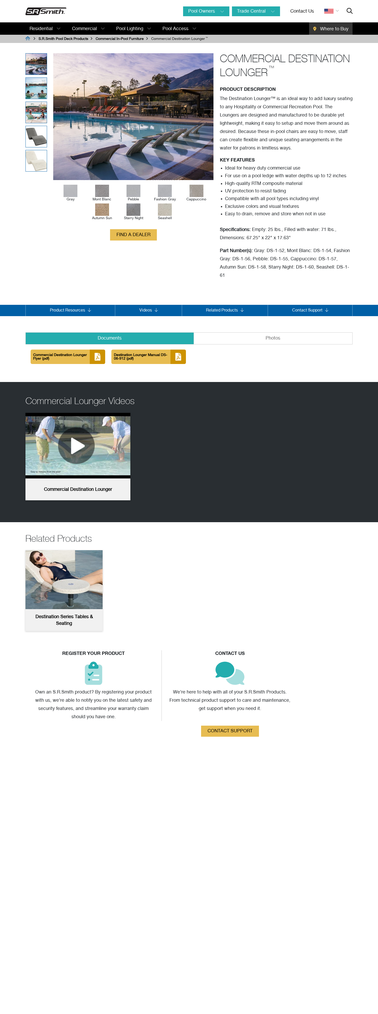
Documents (110, 338)
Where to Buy (333, 29)
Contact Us (302, 11)
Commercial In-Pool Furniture (120, 39)
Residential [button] (42, 28)
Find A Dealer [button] (133, 235)
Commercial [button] (85, 28)
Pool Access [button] (176, 28)
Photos (273, 338)
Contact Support (230, 731)
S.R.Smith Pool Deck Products (63, 39)
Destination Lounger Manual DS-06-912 (140, 356)
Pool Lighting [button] (130, 28)
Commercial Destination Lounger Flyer (60, 356)
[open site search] (350, 11)
